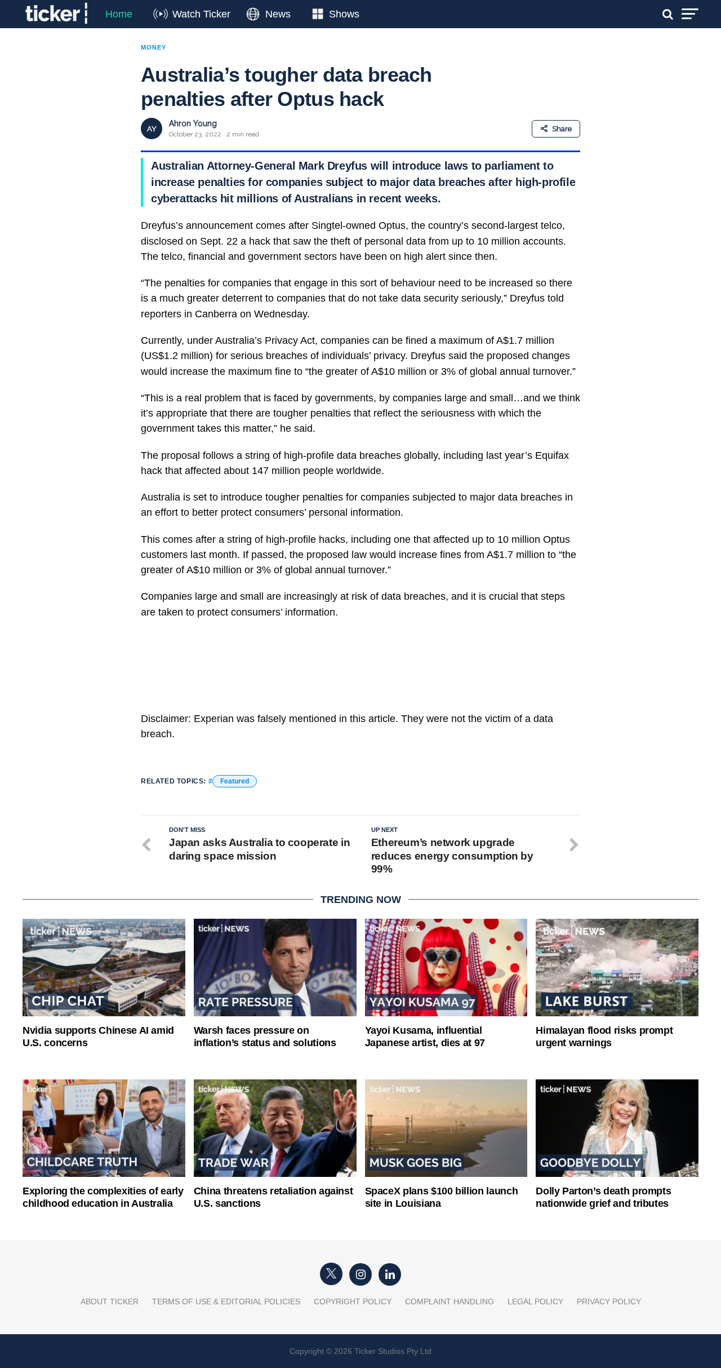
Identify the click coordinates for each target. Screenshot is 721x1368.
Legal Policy (535, 1301)
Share (562, 129)
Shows (344, 14)
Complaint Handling (449, 1301)
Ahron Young (193, 123)
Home (118, 14)
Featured (234, 781)
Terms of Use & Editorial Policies (226, 1301)
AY (152, 129)
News (278, 14)
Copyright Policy (352, 1301)
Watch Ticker (201, 14)
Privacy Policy (609, 1301)
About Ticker (110, 1301)
